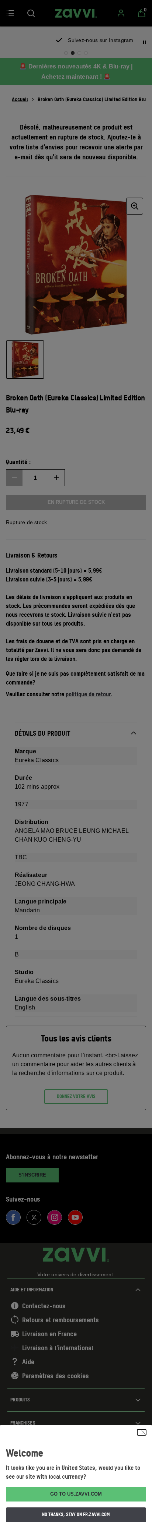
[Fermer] (141, 1432)
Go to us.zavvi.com (76, 1494)
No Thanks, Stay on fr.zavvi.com (76, 1514)
